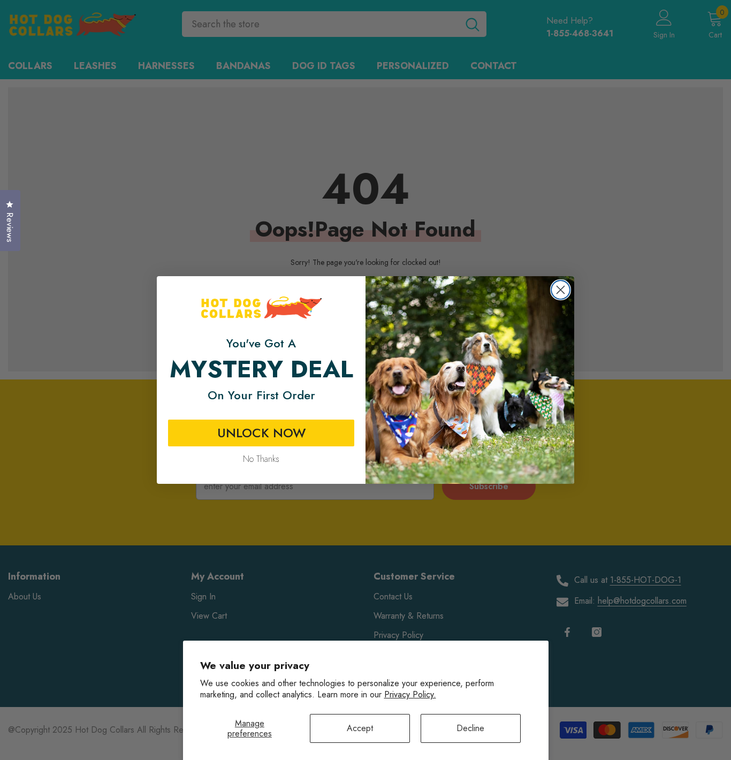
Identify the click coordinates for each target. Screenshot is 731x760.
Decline (470, 728)
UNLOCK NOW (261, 432)
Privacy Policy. (410, 694)
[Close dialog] (560, 289)
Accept (360, 728)
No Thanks (261, 459)
